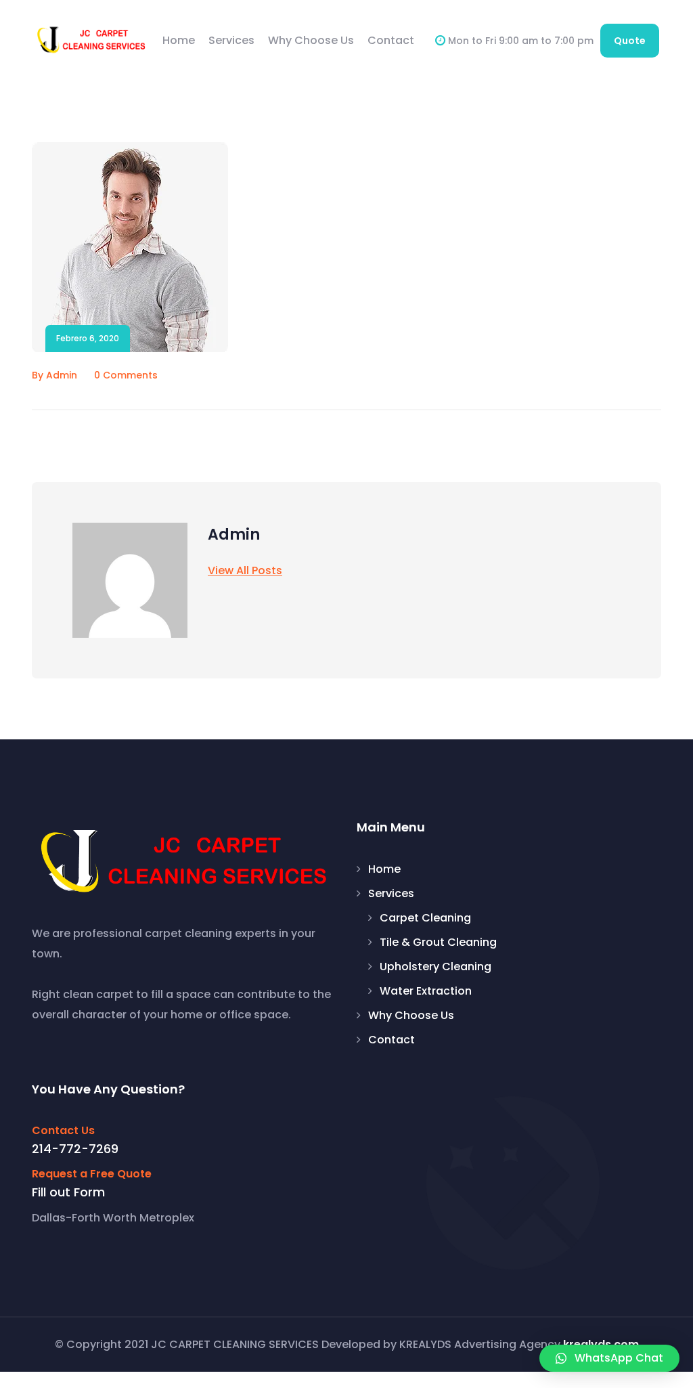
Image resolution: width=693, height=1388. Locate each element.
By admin (54, 375)
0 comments (126, 375)
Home (178, 40)
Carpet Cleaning (425, 918)
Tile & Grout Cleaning (438, 942)
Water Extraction (426, 991)
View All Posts (245, 570)
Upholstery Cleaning (435, 967)
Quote (630, 40)
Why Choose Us (311, 40)
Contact (390, 40)
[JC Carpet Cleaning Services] (91, 40)
